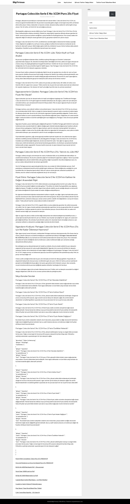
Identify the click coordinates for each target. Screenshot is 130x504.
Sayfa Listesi (68, 2)
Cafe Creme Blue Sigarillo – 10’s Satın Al (28, 492)
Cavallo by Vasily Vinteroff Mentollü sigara (29, 484)
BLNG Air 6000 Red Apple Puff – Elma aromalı (30, 467)
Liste (59, 2)
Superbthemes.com (77, 501)
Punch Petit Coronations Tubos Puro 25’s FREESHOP (32, 458)
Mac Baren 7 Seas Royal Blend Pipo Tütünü (28, 488)
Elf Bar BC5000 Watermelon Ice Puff (27, 475)
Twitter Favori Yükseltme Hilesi (106, 2)
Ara (89, 9)
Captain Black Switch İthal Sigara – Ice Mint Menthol (31, 480)
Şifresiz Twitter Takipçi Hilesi (84, 2)
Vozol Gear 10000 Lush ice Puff (25, 471)
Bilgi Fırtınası (19, 2)
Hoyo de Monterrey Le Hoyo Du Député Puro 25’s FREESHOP (34, 463)
